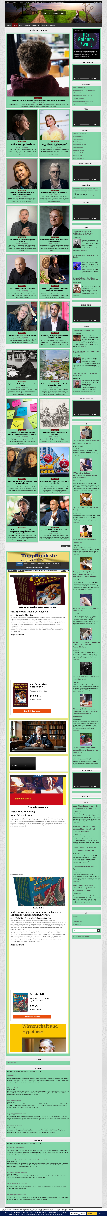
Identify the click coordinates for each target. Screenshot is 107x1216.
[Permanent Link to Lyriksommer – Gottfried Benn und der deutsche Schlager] (22, 365)
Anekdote (91, 195)
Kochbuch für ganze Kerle (80, 30)
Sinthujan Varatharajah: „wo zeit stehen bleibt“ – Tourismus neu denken (54, 385)
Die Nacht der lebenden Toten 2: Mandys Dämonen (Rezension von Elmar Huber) (85, 753)
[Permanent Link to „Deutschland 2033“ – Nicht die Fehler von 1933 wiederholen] (54, 511)
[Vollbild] (97, 82)
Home (8, 2)
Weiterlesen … (84, 254)
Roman (20, 25)
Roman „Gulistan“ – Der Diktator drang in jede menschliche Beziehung (86, 282)
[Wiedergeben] (75, 82)
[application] (86, 76)
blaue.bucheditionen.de (79, 91)
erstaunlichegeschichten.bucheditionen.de (84, 93)
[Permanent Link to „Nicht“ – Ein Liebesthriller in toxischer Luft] (22, 269)
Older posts (65, 546)
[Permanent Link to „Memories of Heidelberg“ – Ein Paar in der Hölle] (54, 174)
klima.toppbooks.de (78, 140)
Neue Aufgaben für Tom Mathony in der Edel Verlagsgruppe (86, 355)
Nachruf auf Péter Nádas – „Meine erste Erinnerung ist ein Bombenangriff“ (54, 240)
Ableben (85, 195)
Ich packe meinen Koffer (13, 1088)
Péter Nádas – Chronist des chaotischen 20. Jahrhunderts (22, 145)
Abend (86, 191)
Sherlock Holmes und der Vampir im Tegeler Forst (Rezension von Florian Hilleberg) (86, 648)
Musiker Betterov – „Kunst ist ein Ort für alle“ (85, 259)
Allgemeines (80, 198)
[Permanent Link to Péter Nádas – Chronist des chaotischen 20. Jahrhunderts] (22, 125)
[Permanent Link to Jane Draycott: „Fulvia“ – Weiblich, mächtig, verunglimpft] (54, 414)
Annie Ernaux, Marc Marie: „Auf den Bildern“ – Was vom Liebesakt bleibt (22, 482)
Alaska (89, 198)
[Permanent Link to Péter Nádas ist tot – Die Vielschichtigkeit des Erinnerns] (22, 221)
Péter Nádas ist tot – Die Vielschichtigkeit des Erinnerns (22, 240)
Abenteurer (75, 191)
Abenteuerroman (79, 195)
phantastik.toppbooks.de (79, 145)
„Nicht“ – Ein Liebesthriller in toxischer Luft (22, 288)
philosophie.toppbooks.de (79, 148)
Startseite (9, 25)
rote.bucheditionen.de (78, 102)
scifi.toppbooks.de (77, 159)
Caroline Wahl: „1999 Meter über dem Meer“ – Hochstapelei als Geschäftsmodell (22, 193)
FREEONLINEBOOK (35, 25)
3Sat (88, 195)
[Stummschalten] (95, 82)
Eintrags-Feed (76, 922)
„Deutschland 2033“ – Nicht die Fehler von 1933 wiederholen (54, 531)
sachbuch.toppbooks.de (79, 156)
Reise (33, 2)
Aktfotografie (79, 193)
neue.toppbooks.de (78, 142)
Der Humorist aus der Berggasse (15, 1147)
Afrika (83, 191)
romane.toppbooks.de (78, 153)
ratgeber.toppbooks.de (78, 151)
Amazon (80, 191)
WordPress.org (77, 927)
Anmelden (75, 919)
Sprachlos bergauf (12, 1075)
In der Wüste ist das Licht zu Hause (16, 1113)
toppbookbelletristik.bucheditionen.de (83, 104)
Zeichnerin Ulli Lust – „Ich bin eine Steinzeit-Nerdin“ (85, 378)
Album (94, 191)
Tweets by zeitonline (12, 1062)
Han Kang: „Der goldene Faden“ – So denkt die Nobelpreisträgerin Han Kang (54, 289)
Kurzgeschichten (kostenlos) (48, 25)
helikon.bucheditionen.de (79, 96)
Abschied (90, 191)
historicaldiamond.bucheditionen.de (82, 99)
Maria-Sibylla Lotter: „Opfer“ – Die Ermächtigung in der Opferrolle (54, 482)
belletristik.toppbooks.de (79, 137)
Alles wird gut (95, 193)
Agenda (84, 193)
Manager (34, 102)
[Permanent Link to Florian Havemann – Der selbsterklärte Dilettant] (22, 316)
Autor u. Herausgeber (41, 2)
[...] (87, 59)
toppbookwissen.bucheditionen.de (82, 107)
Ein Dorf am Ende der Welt (14, 1100)
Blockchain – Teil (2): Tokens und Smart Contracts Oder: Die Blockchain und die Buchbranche (85, 578)
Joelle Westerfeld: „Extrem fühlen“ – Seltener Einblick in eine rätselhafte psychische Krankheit (22, 433)
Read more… (82, 349)
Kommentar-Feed (77, 925)
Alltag (92, 198)
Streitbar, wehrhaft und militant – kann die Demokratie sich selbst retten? (27, 1160)
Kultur (27, 2)
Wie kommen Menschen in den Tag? (17, 1172)
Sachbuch (27, 25)
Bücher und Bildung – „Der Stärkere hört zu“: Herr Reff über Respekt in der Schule (38, 101)
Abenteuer (89, 193)
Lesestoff (14, 2)
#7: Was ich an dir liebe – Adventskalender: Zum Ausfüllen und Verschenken (85, 479)
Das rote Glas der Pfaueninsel (15, 1125)
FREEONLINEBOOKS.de (53, 13)
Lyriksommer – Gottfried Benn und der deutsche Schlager (22, 385)
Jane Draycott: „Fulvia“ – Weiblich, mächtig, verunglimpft (54, 433)
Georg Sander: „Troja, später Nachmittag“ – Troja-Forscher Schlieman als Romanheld (83, 236)
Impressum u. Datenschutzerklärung (57, 2)
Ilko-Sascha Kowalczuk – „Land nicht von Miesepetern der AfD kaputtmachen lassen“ (22, 531)
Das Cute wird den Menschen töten (16, 1194)
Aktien (74, 195)
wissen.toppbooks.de (78, 161)
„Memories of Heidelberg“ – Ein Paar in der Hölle (55, 193)
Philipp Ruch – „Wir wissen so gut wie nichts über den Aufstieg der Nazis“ (55, 336)
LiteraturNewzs (38, 98)
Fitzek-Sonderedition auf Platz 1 (84, 334)
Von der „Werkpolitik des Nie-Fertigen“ (17, 1183)
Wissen (21, 2)
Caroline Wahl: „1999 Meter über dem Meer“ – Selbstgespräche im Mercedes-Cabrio (54, 145)
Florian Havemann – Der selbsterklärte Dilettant (22, 335)
